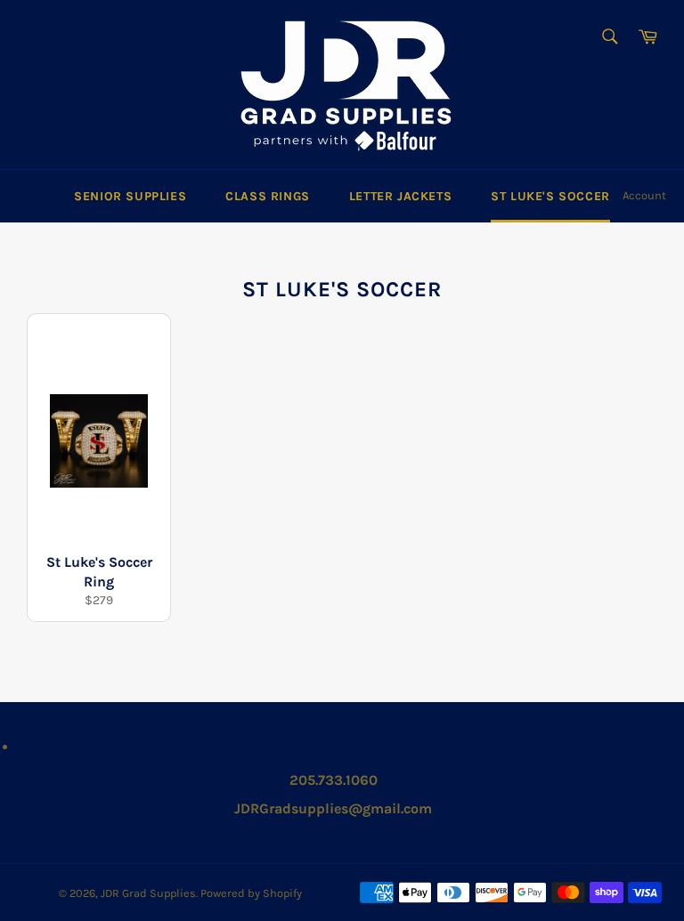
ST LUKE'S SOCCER (550, 196)
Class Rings (267, 196)
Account (644, 195)
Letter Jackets (400, 196)
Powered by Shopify (251, 893)
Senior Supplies (130, 196)
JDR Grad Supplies (148, 893)
